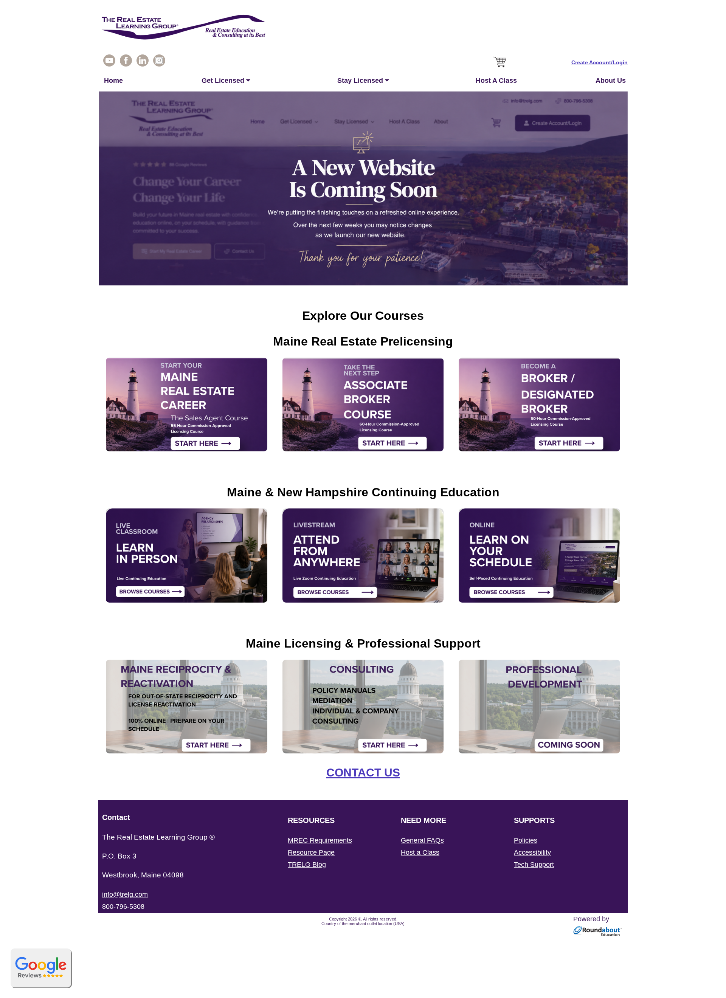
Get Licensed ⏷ (226, 80)
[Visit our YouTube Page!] (109, 62)
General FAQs (422, 840)
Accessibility (532, 852)
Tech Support (534, 864)
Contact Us (363, 772)
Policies (525, 840)
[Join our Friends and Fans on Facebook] (126, 62)
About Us (611, 80)
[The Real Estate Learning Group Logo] (363, 29)
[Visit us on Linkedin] (142, 62)
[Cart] (500, 68)
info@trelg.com (125, 894)
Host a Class (420, 852)
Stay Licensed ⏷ (363, 80)
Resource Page (311, 852)
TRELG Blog (307, 864)
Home (113, 80)
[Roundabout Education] (597, 934)
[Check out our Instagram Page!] (159, 62)
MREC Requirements (320, 840)
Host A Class (496, 80)
